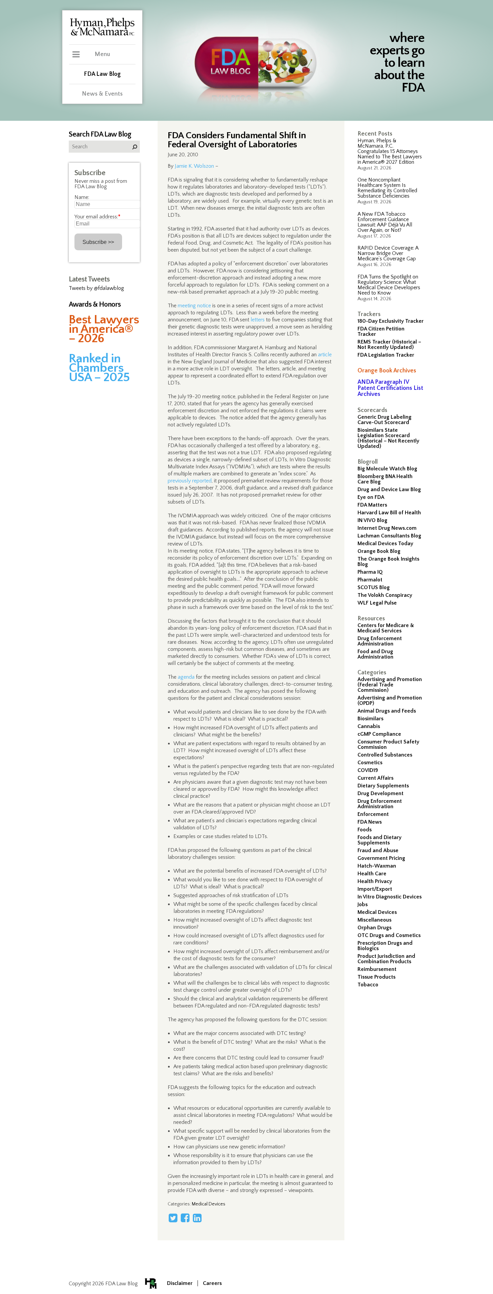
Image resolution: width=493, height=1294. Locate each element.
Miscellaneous (374, 920)
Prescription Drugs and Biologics (385, 945)
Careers (212, 1283)
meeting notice (194, 306)
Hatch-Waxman (377, 866)
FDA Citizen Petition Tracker (381, 331)
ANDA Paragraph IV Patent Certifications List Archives (390, 388)
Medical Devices (377, 912)
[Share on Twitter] (173, 1218)
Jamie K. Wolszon (194, 166)
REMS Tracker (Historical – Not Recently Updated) (389, 344)
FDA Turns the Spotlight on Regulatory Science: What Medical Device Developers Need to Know (389, 285)
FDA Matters (372, 505)
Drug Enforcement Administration (380, 641)
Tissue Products (376, 977)
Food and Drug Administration (375, 654)
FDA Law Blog (102, 74)
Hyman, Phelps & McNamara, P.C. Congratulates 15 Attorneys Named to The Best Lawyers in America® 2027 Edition (390, 151)
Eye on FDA (371, 497)
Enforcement (373, 814)
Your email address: (97, 217)
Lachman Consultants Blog (389, 536)
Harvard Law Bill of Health (389, 513)
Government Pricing (381, 858)
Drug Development (380, 793)
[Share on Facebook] (185, 1218)
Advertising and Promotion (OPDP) (390, 700)
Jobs (363, 904)
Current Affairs (375, 778)
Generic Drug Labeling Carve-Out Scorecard (385, 419)
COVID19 (368, 770)
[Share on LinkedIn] (197, 1218)
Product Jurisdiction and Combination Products (386, 959)
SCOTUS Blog (374, 587)
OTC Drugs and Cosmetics (389, 935)
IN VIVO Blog (372, 520)
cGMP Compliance (379, 734)
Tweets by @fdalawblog (96, 288)
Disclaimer (180, 1283)
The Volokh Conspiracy (385, 595)
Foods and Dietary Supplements (379, 840)
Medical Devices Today (385, 543)
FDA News (370, 822)
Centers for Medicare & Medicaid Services (386, 628)
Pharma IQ (370, 572)
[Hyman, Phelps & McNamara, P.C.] (102, 34)
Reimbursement (377, 969)
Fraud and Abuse (378, 850)
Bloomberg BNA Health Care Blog (385, 479)
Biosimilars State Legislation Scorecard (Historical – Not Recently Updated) (388, 438)
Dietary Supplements (383, 786)
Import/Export (375, 889)
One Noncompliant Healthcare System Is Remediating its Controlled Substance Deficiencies (387, 188)
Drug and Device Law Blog (389, 489)
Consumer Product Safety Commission (388, 744)
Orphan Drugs (374, 928)
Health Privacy (375, 881)
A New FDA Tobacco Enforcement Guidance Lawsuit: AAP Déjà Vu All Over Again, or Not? (385, 222)
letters (258, 320)
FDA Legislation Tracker (386, 355)
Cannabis (369, 726)
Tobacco (368, 985)
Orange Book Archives (387, 370)
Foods (365, 830)
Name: (81, 197)
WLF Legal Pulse (377, 603)
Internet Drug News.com (387, 528)
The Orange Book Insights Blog (388, 561)
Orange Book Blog (379, 551)
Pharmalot (370, 580)
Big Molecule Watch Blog (387, 469)
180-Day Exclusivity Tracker (391, 321)
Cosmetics (370, 763)
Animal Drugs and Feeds (387, 711)
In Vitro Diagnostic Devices (390, 897)
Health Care (372, 874)
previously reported (190, 481)
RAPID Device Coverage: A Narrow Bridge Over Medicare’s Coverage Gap (388, 253)
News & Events (102, 94)
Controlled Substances (385, 755)
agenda (186, 677)
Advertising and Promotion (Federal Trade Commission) (390, 684)
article (325, 355)
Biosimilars (370, 719)
